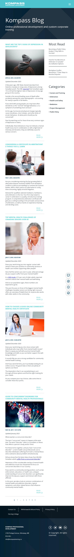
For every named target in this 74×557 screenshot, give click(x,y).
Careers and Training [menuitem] (57, 93)
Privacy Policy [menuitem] (50, 509)
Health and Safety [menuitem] (56, 101)
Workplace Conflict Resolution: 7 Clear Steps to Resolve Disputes (58, 72)
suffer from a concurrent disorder (28, 459)
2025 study (12, 277)
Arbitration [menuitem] (54, 97)
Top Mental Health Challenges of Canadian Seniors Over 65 (20, 218)
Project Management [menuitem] (57, 108)
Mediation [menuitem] (53, 104)
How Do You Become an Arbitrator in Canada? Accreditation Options (57, 62)
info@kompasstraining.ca (13, 539)
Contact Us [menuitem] (12, 509)
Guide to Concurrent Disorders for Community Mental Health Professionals (24, 397)
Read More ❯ (39, 136)
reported (26, 89)
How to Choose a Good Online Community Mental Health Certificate (24, 307)
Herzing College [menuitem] (13, 514)
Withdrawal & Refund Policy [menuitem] (30, 509)
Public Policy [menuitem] (54, 112)
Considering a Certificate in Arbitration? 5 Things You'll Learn (24, 145)
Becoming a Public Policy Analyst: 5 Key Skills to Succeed (57, 51)
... (20, 500)
